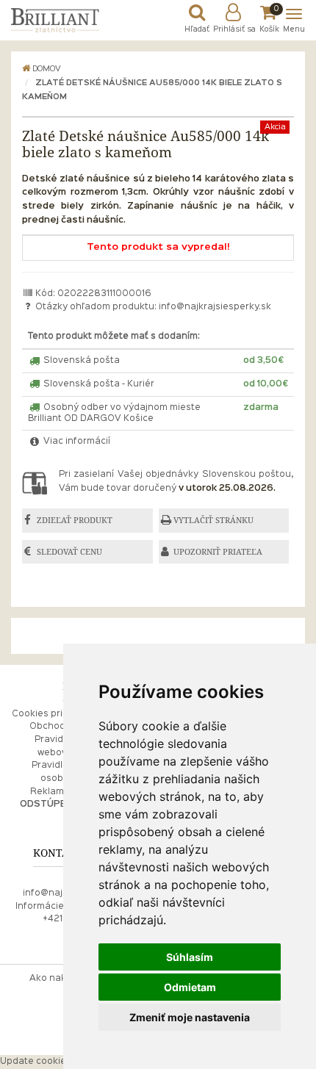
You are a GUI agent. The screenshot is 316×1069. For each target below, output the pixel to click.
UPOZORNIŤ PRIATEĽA (217, 552)
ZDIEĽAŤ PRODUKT (74, 520)
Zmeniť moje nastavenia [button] (189, 1017)
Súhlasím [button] (189, 957)
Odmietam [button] (190, 987)
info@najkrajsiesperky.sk (215, 307)
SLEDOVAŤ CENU (69, 552)
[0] (269, 16)
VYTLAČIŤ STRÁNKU (213, 520)
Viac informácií (75, 441)
